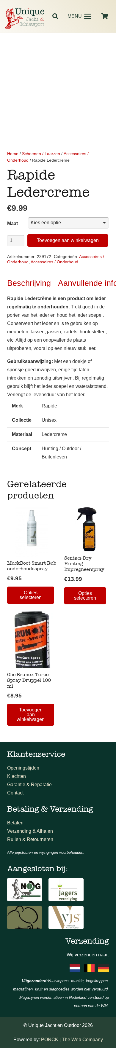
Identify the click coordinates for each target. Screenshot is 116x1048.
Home (12, 153)
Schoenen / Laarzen (41, 153)
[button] (55, 16)
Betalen (15, 822)
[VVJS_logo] (65, 917)
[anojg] (24, 889)
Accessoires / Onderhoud (54, 261)
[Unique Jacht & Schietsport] (24, 18)
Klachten (16, 776)
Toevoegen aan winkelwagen (68, 240)
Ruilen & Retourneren (30, 839)
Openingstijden (23, 767)
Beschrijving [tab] (29, 283)
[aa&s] (24, 917)
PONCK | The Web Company (72, 1039)
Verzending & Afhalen (30, 831)
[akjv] (65, 889)
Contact (15, 792)
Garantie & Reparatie (29, 784)
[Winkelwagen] (104, 16)
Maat (12, 223)
